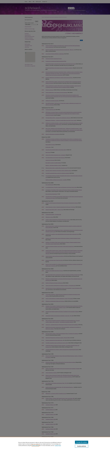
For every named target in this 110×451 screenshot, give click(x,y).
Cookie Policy (58, 445)
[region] (55, 444)
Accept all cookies (81, 442)
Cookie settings (35, 445)
